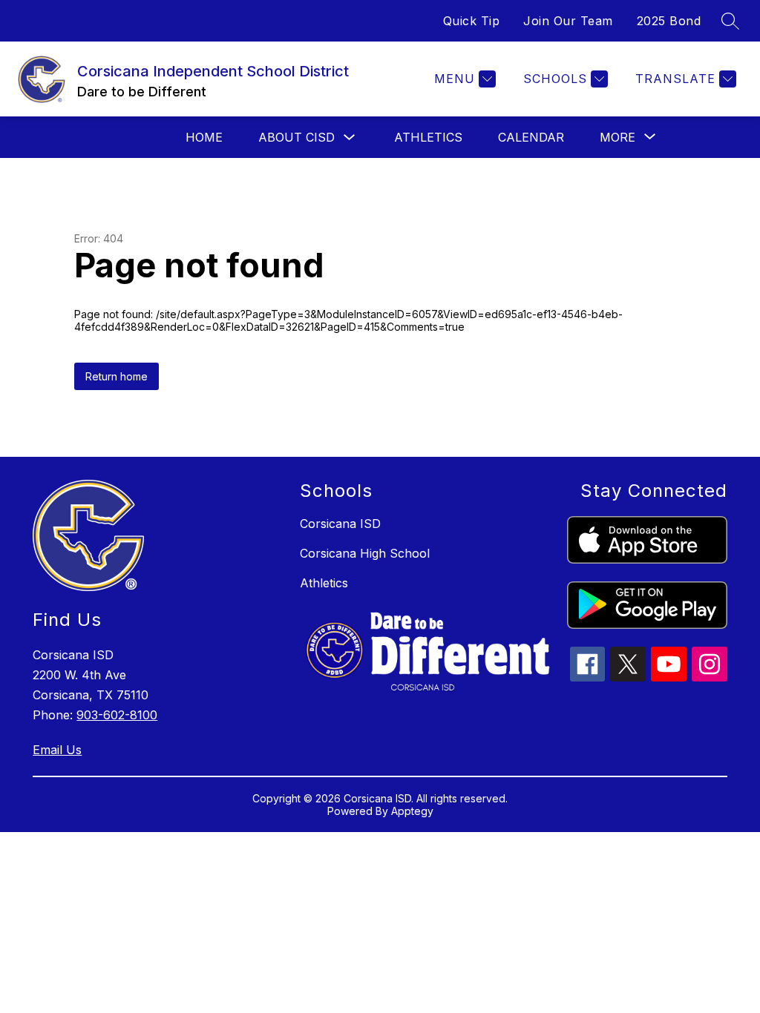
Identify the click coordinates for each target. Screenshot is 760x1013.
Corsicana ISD (340, 523)
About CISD (296, 137)
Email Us (57, 749)
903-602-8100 (116, 714)
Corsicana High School (365, 553)
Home (204, 137)
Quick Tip (471, 20)
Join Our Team (568, 20)
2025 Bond (669, 20)
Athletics (428, 137)
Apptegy (412, 811)
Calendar (531, 137)
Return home (116, 376)
